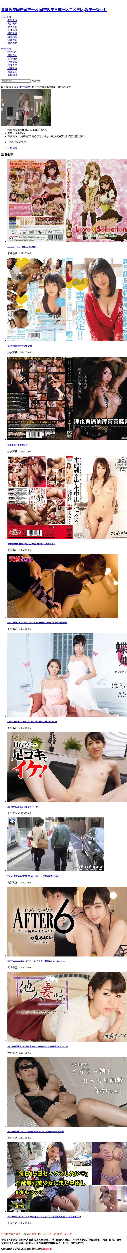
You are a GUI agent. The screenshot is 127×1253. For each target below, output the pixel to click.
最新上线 (6, 17)
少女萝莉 (12, 62)
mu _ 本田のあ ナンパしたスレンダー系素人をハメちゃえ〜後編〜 (37, 622)
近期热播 (6, 49)
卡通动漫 (12, 75)
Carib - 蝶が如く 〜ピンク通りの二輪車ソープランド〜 (32, 721)
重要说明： (13, 136)
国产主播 (12, 33)
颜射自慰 (12, 55)
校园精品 (12, 52)
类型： (11, 133)
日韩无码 (12, 40)
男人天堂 (12, 23)
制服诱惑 (12, 68)
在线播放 (12, 147)
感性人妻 (12, 65)
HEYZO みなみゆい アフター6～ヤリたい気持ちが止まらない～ (36, 961)
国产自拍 (12, 43)
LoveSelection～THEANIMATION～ (23, 247)
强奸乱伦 (12, 71)
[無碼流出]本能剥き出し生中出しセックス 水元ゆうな (31, 543)
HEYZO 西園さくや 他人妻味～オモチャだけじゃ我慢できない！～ (37, 1046)
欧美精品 (12, 36)
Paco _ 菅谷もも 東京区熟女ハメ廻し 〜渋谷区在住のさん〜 (34, 876)
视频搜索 (36, 81)
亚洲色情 (12, 30)
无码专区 (12, 20)
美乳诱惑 (12, 58)
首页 (16, 87)
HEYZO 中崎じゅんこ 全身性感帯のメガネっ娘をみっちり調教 (35, 1131)
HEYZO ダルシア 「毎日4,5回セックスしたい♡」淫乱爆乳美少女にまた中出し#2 (44, 1216)
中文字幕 (12, 27)
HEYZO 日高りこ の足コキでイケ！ (23, 807)
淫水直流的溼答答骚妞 (17, 445)
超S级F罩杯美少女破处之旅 (19, 346)
